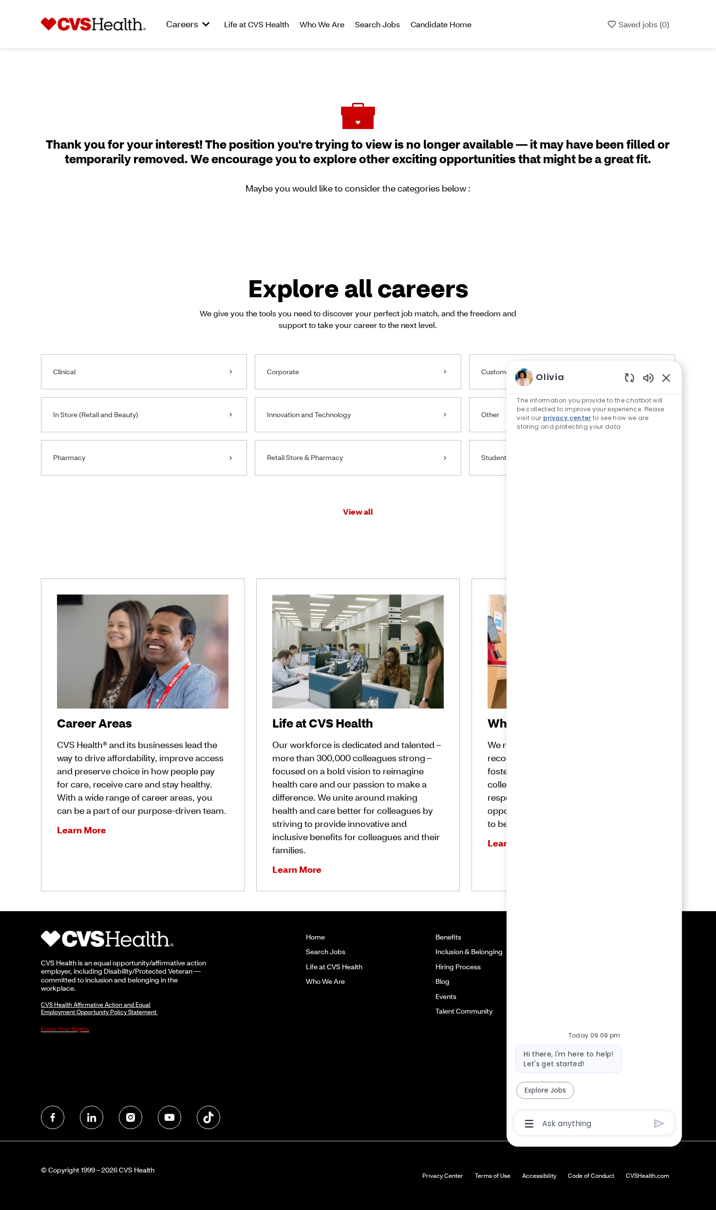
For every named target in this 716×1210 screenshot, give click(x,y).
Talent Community (463, 1011)
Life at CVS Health (256, 24)
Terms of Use (492, 1175)
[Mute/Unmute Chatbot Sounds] (648, 377)
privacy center (567, 418)
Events (445, 996)
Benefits (448, 936)
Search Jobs (377, 24)
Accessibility (539, 1175)
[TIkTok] (208, 1117)
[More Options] (529, 1124)
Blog (442, 981)
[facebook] (52, 1117)
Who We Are (322, 24)
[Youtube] (169, 1117)
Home (315, 936)
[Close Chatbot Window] (666, 377)
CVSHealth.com (647, 1175)
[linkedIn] (91, 1117)
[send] (659, 1123)
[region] (594, 749)
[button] (358, 511)
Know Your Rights (65, 1029)
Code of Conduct (591, 1175)
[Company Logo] (93, 23)
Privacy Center (442, 1175)
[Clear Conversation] (629, 377)
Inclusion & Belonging (469, 951)
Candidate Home (441, 24)
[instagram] (130, 1117)
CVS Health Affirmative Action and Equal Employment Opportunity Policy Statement (99, 1008)
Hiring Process (458, 966)
